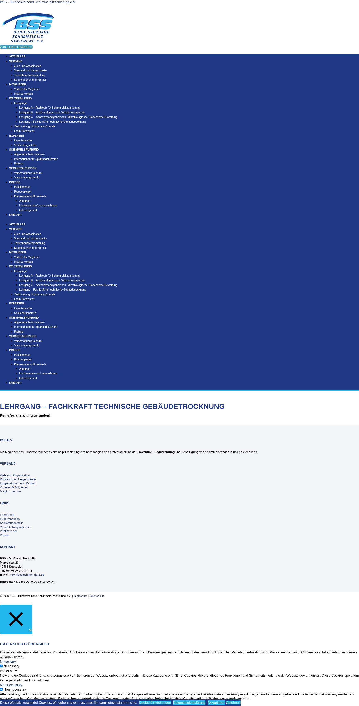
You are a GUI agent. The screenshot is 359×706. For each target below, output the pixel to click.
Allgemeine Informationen (29, 154)
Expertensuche (23, 140)
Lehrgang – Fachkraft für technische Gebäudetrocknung (52, 121)
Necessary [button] (8, 661)
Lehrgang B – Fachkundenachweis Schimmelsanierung (52, 112)
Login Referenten (24, 130)
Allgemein (25, 200)
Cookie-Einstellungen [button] (155, 702)
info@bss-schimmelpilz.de (27, 574)
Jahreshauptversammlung (29, 75)
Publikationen (22, 186)
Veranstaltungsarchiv (26, 177)
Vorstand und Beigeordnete (30, 70)
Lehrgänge (20, 103)
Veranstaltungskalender (28, 172)
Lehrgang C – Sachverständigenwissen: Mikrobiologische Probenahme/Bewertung (68, 117)
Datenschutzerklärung (189, 702)
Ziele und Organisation (27, 65)
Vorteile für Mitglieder (14, 487)
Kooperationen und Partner (30, 79)
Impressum (80, 595)
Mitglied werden (23, 261)
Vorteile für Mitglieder (26, 89)
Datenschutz (97, 595)
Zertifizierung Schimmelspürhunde (34, 126)
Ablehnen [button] (233, 702)
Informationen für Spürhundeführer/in (36, 159)
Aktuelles (17, 224)
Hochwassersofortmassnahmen (38, 205)
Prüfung (18, 331)
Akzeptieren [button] (216, 702)
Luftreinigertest (28, 210)
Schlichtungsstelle (25, 312)
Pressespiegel (22, 191)
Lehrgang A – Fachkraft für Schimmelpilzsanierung (49, 107)
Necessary (11, 666)
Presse (4, 535)
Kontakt (15, 214)
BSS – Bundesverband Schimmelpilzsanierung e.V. (38, 2)
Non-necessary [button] (11, 685)
